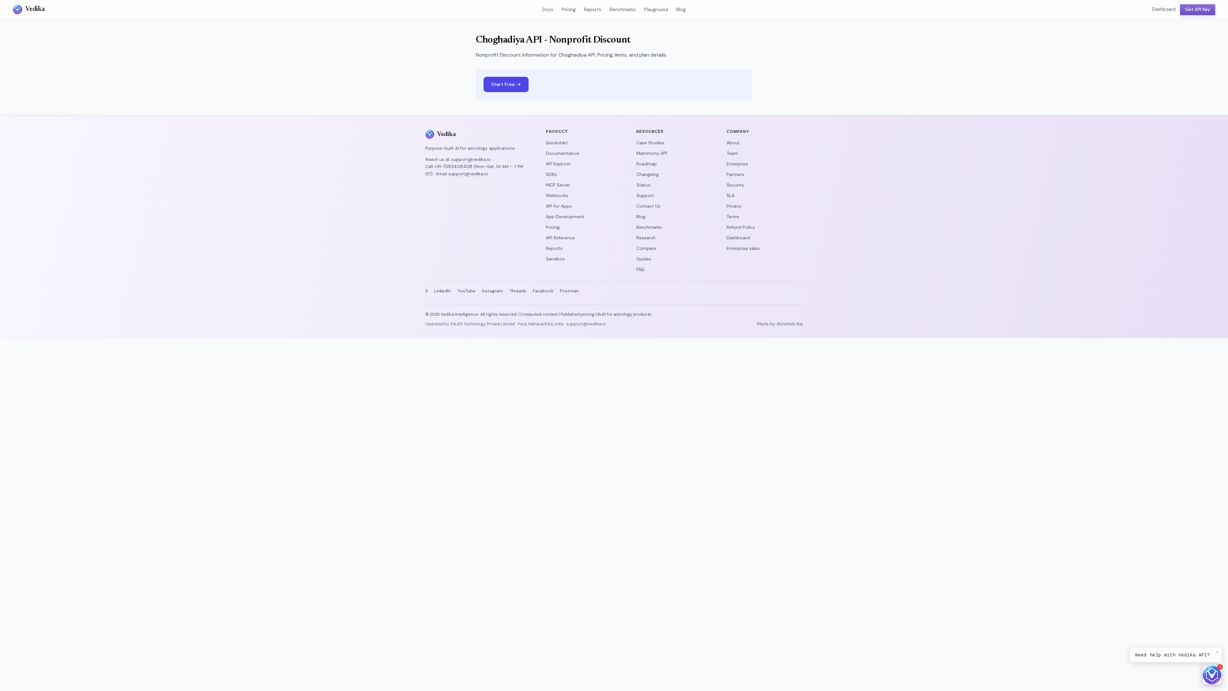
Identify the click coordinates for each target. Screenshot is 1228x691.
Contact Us (648, 206)
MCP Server (558, 185)
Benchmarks (623, 9)
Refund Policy (741, 227)
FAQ (640, 269)
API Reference (560, 238)
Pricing (569, 9)
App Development (565, 216)
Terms (733, 216)
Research (646, 238)
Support (645, 195)
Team (732, 153)
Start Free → (506, 84)
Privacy (734, 206)
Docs (547, 9)
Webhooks (557, 195)
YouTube (466, 291)
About (733, 143)
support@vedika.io (471, 159)
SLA (731, 195)
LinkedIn (442, 291)
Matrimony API (651, 153)
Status (643, 185)
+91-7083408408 (453, 166)
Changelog (647, 174)
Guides (643, 259)
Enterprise (737, 164)
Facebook (543, 291)
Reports (592, 9)
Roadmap (646, 164)
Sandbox (555, 259)
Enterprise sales (743, 248)
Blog (681, 9)
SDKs (551, 174)
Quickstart (557, 143)
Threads (517, 291)
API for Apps (559, 206)
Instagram (492, 291)
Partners (735, 174)
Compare (646, 248)
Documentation (562, 153)
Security (735, 185)
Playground (656, 9)
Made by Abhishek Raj (780, 324)
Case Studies (650, 143)
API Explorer (558, 164)
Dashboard (1164, 9)
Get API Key (1197, 9)
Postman (569, 291)
